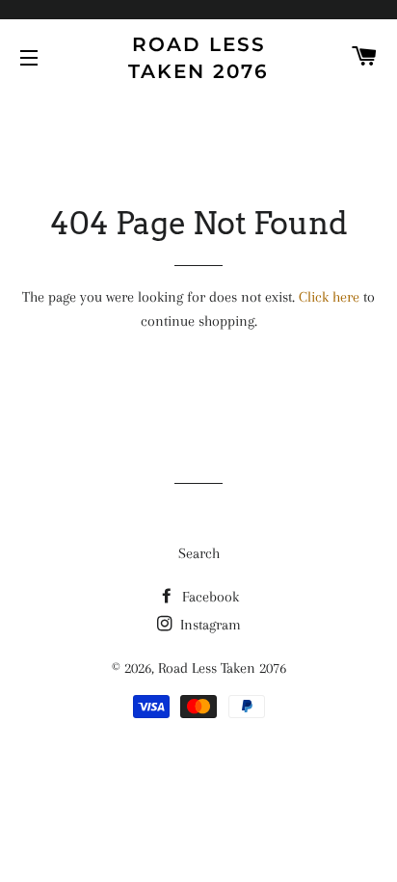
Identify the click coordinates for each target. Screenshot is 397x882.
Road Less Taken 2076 (198, 58)
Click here (329, 297)
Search (199, 553)
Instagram (208, 624)
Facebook (208, 596)
